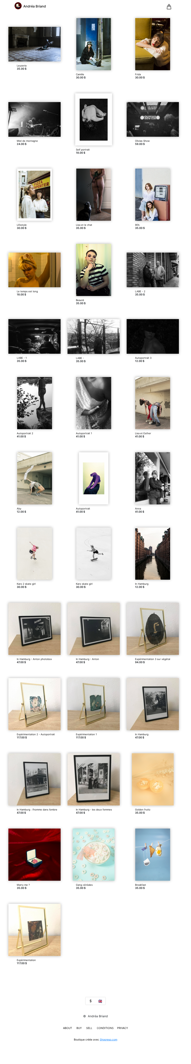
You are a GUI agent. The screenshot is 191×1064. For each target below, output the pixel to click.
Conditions (105, 1028)
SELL (89, 1028)
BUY (79, 1028)
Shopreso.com (108, 1039)
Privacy (122, 1028)
